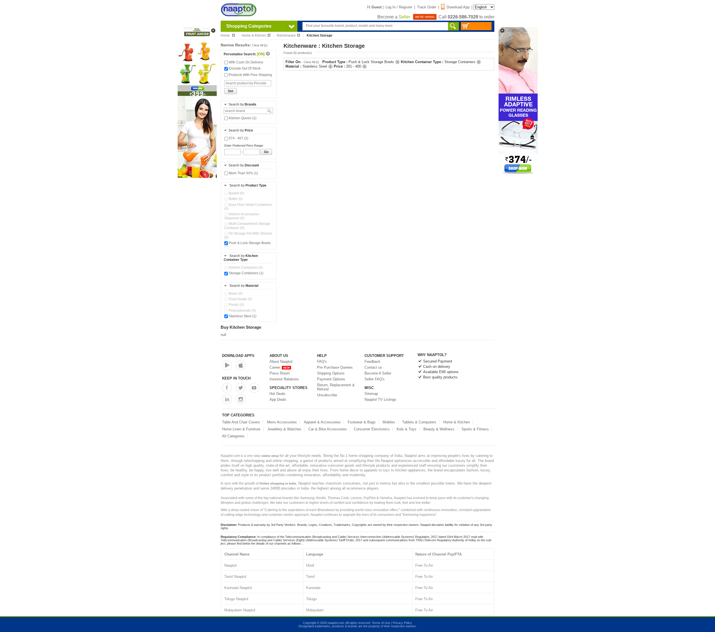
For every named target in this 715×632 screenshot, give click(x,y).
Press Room (280, 373)
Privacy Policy (402, 622)
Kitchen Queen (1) (242, 118)
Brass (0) (235, 293)
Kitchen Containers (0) (245, 268)
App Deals (278, 399)
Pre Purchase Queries (335, 367)
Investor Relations (284, 379)
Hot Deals (277, 394)
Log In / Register (398, 7)
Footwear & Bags (362, 422)
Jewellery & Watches (284, 429)
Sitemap (371, 394)
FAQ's (322, 361)
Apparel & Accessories (322, 422)
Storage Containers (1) (245, 273)
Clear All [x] (259, 45)
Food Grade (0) (240, 299)
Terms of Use (381, 622)
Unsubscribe (327, 395)
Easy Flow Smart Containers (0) (248, 207)
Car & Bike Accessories (327, 429)
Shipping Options (331, 373)
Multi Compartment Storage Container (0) (247, 226)
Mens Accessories (282, 422)
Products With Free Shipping (250, 75)
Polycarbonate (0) (242, 311)
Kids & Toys (406, 429)
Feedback (372, 361)
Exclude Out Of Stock (244, 68)
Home (226, 35)
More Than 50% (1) (243, 173)
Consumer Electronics (372, 429)
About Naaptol (281, 361)
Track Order (426, 7)
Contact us (373, 367)
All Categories (233, 436)
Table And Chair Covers (241, 422)
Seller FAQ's (374, 379)
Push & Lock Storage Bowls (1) (247, 245)
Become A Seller (377, 373)
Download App (458, 7)
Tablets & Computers (419, 422)
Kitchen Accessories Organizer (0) (241, 216)
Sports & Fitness (475, 429)
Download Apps (238, 356)
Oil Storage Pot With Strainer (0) (248, 235)
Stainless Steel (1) (242, 316)
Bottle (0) (235, 199)
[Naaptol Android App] (227, 365)
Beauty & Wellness (438, 429)
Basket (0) (236, 193)
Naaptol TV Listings (380, 399)
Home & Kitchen (254, 35)
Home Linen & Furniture (241, 429)
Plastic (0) (236, 305)
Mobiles (389, 422)
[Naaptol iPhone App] (241, 365)
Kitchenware (286, 35)
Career (280, 367)
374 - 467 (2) (238, 138)
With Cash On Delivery (245, 62)
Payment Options (331, 379)
